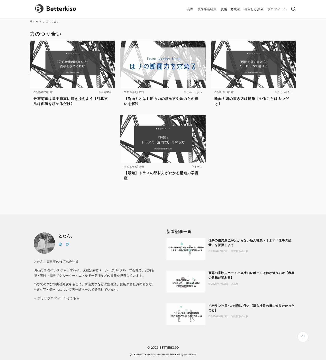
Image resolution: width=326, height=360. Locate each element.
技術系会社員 (207, 9)
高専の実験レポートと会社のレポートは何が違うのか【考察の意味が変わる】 (251, 275)
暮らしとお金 (253, 9)
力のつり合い (51, 21)
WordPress (190, 354)
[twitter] (67, 244)
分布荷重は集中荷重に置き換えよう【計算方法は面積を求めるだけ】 (70, 101)
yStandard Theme (140, 354)
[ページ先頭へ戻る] (303, 337)
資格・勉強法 (230, 9)
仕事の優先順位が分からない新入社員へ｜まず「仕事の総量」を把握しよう (249, 242)
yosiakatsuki (161, 354)
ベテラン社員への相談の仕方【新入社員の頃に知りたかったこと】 (251, 307)
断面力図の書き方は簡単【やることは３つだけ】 (251, 101)
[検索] (293, 9)
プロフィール (277, 9)
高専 (190, 9)
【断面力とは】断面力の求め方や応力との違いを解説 (161, 101)
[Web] (60, 244)
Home (34, 21)
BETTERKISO (169, 347)
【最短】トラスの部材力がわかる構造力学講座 (161, 175)
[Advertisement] (72, 152)
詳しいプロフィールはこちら (58, 298)
